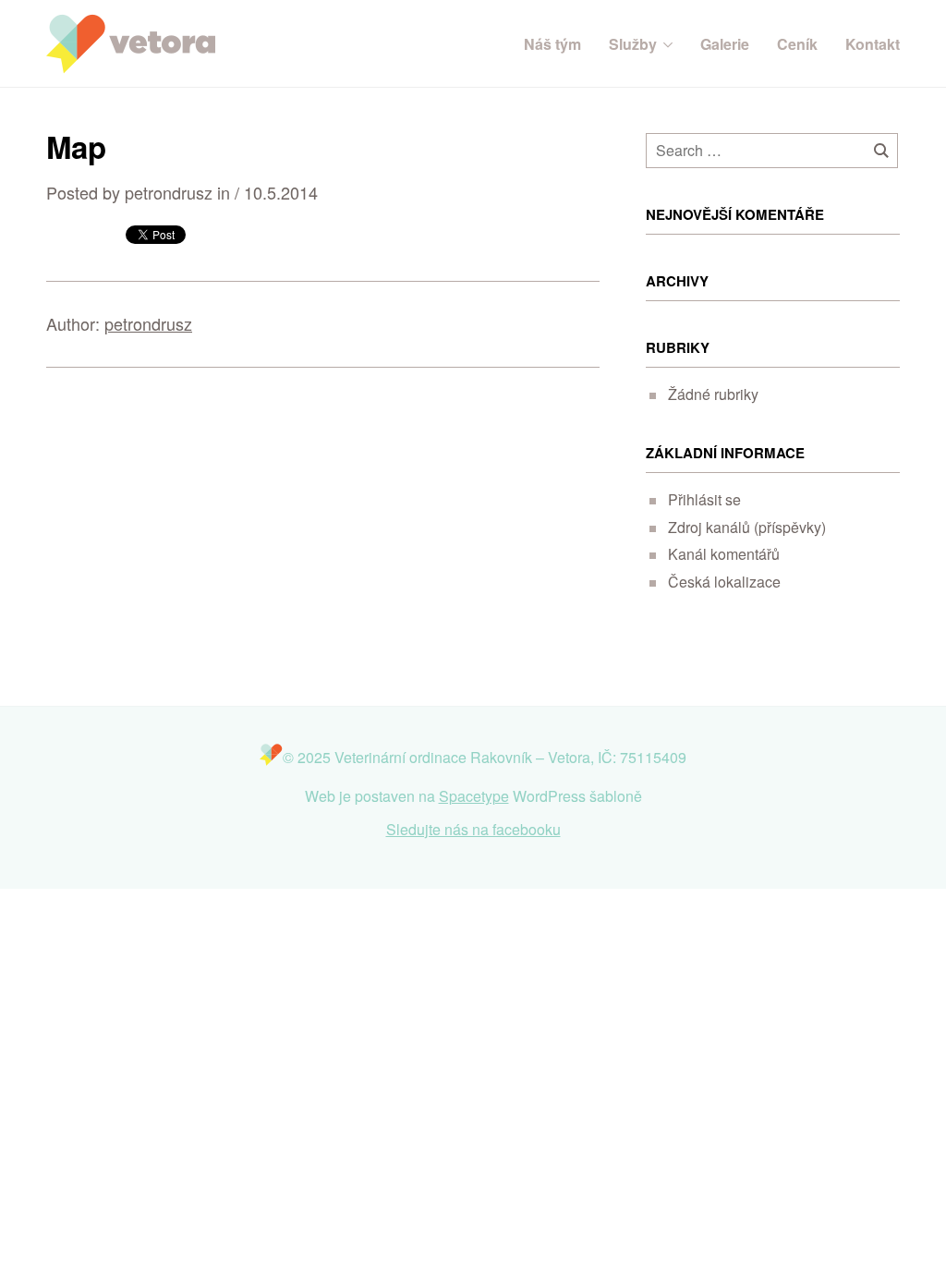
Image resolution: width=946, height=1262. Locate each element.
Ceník (797, 44)
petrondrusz (148, 323)
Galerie (724, 44)
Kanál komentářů (724, 553)
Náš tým (552, 44)
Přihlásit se (704, 499)
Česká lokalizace (724, 581)
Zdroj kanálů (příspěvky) (747, 527)
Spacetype (474, 796)
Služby (633, 44)
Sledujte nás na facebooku (473, 829)
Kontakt (872, 44)
